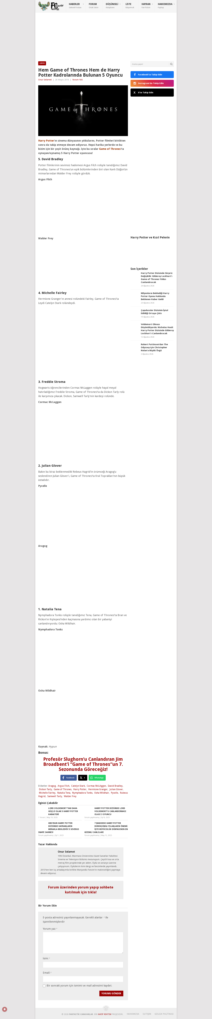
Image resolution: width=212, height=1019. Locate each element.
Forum (93, 6)
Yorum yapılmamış (91, 817)
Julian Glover (116, 789)
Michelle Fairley (47, 792)
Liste (130, 6)
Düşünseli (112, 6)
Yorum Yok (77, 79)
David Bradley (115, 785)
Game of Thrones (62, 789)
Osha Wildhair (101, 792)
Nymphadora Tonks (82, 792)
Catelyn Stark (78, 785)
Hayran (146, 6)
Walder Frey (70, 796)
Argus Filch (63, 785)
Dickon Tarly (45, 789)
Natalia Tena (63, 792)
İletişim (147, 1014)
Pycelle (114, 792)
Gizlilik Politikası (164, 1014)
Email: (47, 972)
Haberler (75, 6)
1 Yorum (41, 817)
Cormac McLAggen (96, 785)
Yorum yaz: (50, 928)
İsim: (46, 958)
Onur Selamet (45, 79)
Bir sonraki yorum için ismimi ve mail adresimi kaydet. (79, 985)
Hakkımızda (165, 6)
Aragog (52, 785)
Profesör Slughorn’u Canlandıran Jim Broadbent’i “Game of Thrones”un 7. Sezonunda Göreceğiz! (83, 764)
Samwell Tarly (54, 796)
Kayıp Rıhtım (104, 1014)
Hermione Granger (98, 789)
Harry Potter (79, 789)
